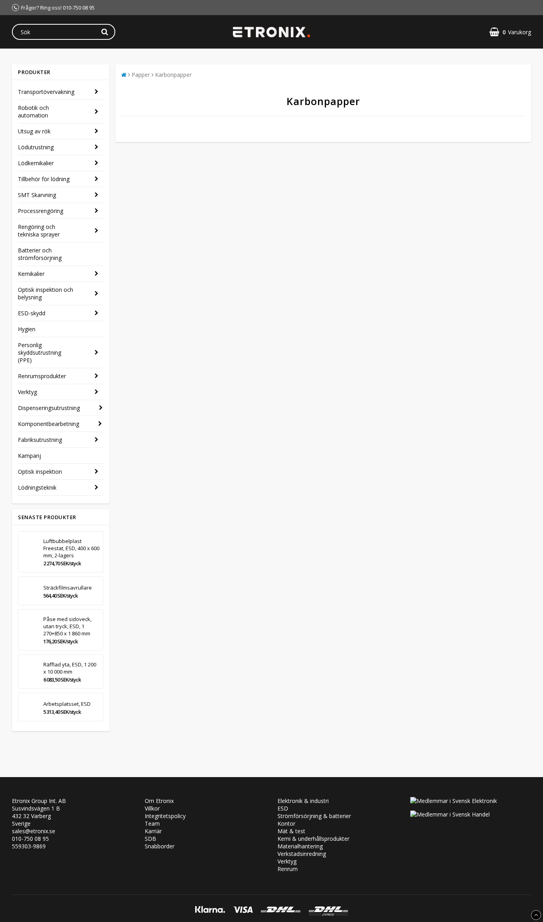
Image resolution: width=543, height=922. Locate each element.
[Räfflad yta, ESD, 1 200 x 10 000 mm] (29, 671)
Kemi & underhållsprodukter (313, 838)
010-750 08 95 (30, 838)
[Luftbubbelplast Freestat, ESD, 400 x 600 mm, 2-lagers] (29, 551)
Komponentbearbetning (48, 424)
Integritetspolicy (165, 816)
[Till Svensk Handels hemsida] (450, 814)
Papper (141, 74)
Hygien (26, 329)
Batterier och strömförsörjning (40, 254)
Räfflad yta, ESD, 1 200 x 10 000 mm (69, 668)
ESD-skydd (31, 313)
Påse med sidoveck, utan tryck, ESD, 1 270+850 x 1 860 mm (67, 626)
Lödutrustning (36, 147)
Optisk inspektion (40, 471)
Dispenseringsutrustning (49, 408)
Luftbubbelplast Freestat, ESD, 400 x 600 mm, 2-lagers (71, 548)
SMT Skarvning (37, 195)
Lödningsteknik (37, 487)
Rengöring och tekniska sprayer (39, 230)
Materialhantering (300, 846)
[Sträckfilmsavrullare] (29, 591)
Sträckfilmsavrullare (67, 587)
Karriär (153, 831)
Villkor (152, 808)
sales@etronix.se (33, 831)
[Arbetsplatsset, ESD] (29, 707)
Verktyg (27, 392)
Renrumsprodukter (42, 376)
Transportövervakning (46, 92)
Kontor (286, 823)
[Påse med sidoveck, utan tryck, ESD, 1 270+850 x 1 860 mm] (29, 629)
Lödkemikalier (36, 163)
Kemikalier (31, 273)
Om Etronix (159, 801)
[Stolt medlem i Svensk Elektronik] (453, 801)
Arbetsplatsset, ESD (67, 703)
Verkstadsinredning (301, 854)
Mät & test (291, 831)
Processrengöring (40, 211)
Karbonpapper (173, 74)
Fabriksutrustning (40, 439)
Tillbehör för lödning (44, 179)
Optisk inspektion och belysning (45, 293)
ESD (282, 808)
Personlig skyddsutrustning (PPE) (39, 352)
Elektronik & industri (303, 801)
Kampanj (29, 455)
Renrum (287, 869)
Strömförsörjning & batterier (314, 816)
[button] (510, 32)
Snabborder (160, 846)
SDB (150, 838)
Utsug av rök (34, 131)
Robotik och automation (33, 111)
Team (152, 823)
